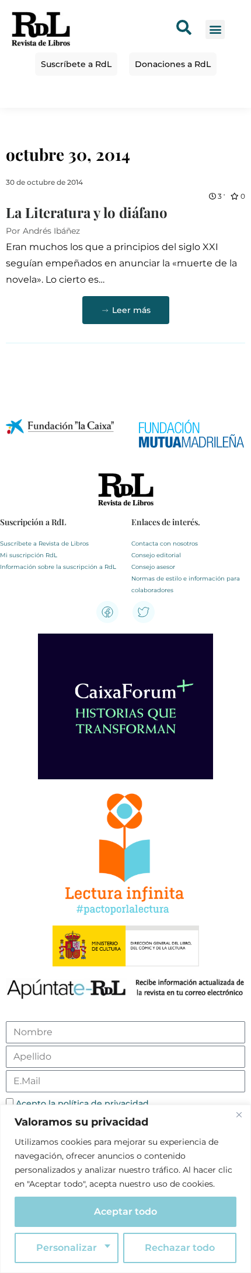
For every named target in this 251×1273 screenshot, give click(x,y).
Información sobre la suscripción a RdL (58, 567)
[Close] (239, 1114)
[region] (125, 1189)
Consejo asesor (153, 567)
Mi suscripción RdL (28, 555)
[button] (215, 29)
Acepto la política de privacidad (82, 1103)
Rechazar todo (180, 1247)
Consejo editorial (156, 555)
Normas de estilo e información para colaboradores (185, 584)
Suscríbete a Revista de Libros (44, 543)
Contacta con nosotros (164, 543)
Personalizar (66, 1247)
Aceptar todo (125, 1211)
